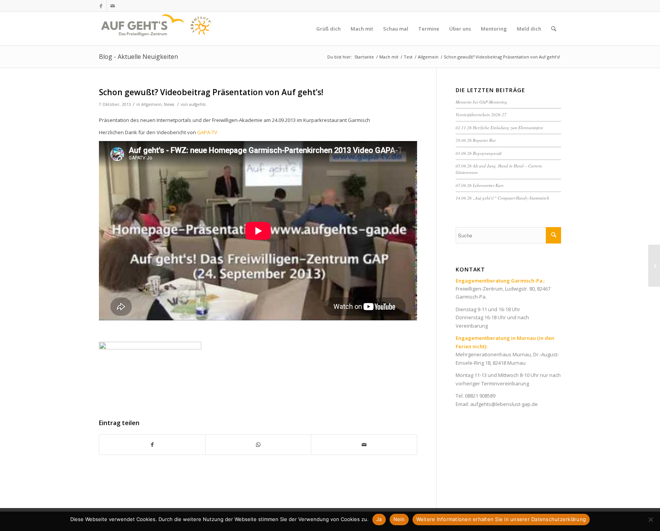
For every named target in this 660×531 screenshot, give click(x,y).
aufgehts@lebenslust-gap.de (504, 404)
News (169, 104)
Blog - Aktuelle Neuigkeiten (138, 56)
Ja (379, 519)
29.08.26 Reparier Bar (476, 140)
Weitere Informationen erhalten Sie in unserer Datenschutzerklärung (501, 519)
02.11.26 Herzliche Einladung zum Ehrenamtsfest (499, 127)
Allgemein (151, 104)
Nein (399, 519)
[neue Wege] (654, 266)
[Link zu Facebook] (101, 5)
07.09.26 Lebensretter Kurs (479, 185)
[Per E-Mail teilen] (364, 445)
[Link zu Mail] (112, 5)
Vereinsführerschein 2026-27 (481, 114)
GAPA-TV (207, 132)
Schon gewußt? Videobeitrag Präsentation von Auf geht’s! (211, 92)
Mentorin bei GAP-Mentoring (481, 102)
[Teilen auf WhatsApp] (258, 445)
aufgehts (197, 104)
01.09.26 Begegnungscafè (479, 153)
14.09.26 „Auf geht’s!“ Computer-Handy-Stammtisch (502, 198)
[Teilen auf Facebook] (152, 445)
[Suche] (553, 28)
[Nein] (650, 519)
